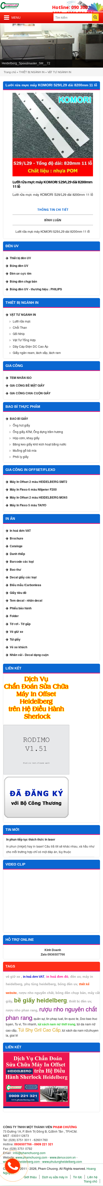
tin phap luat (54, 1018)
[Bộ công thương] (36, 797)
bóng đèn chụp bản (71, 993)
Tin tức (77, 1177)
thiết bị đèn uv (80, 1001)
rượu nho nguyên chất (36, 993)
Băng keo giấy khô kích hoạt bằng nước (39, 444)
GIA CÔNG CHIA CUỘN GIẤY (30, 393)
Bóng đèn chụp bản (23, 281)
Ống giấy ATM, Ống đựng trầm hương (38, 432)
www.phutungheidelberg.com (62, 1161)
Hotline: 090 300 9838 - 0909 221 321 (73, 10)
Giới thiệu (30, 1177)
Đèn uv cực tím (21, 273)
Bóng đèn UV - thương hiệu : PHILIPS (36, 289)
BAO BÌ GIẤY (19, 418)
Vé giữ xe (16, 631)
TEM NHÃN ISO (21, 377)
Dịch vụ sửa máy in (55, 1177)
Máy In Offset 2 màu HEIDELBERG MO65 (39, 497)
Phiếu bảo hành (21, 608)
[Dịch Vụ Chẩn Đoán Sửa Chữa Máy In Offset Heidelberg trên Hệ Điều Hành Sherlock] (36, 699)
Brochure (16, 538)
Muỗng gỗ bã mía (24, 450)
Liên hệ (92, 1177)
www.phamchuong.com (31, 1157)
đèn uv (75, 976)
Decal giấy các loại (23, 577)
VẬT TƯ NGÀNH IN (59, 72)
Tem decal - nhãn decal (26, 600)
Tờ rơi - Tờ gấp (20, 624)
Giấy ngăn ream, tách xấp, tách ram (37, 352)
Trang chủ (10, 72)
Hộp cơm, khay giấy (26, 438)
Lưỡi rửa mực (21, 321)
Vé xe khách (18, 647)
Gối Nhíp (19, 333)
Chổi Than (20, 327)
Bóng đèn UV (19, 265)
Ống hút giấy (21, 425)
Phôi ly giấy (20, 456)
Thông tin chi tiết (52, 210)
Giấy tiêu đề (18, 592)
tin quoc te (71, 1018)
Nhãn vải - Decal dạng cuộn (29, 654)
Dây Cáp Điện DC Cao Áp (30, 346)
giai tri (14, 1035)
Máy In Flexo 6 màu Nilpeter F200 (33, 489)
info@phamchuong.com (29, 1153)
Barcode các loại (22, 561)
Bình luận (52, 220)
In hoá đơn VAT (20, 530)
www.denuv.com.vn (63, 1157)
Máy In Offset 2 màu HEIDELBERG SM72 (38, 481)
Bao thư (15, 569)
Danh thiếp (17, 553)
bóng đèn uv (67, 984)
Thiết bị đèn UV (20, 258)
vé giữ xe (13, 976)
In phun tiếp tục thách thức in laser (30, 839)
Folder (14, 616)
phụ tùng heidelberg (40, 984)
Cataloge (16, 546)
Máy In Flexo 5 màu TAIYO (28, 505)
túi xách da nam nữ (75, 1030)
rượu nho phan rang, (22, 1010)
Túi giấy (15, 639)
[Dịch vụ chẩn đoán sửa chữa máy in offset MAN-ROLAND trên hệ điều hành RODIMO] (36, 750)
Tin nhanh (29, 1024)
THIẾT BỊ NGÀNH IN (31, 72)
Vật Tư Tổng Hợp (24, 340)
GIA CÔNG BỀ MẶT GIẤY (27, 385)
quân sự (39, 1018)
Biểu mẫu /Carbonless (25, 585)
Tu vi (18, 1024)
